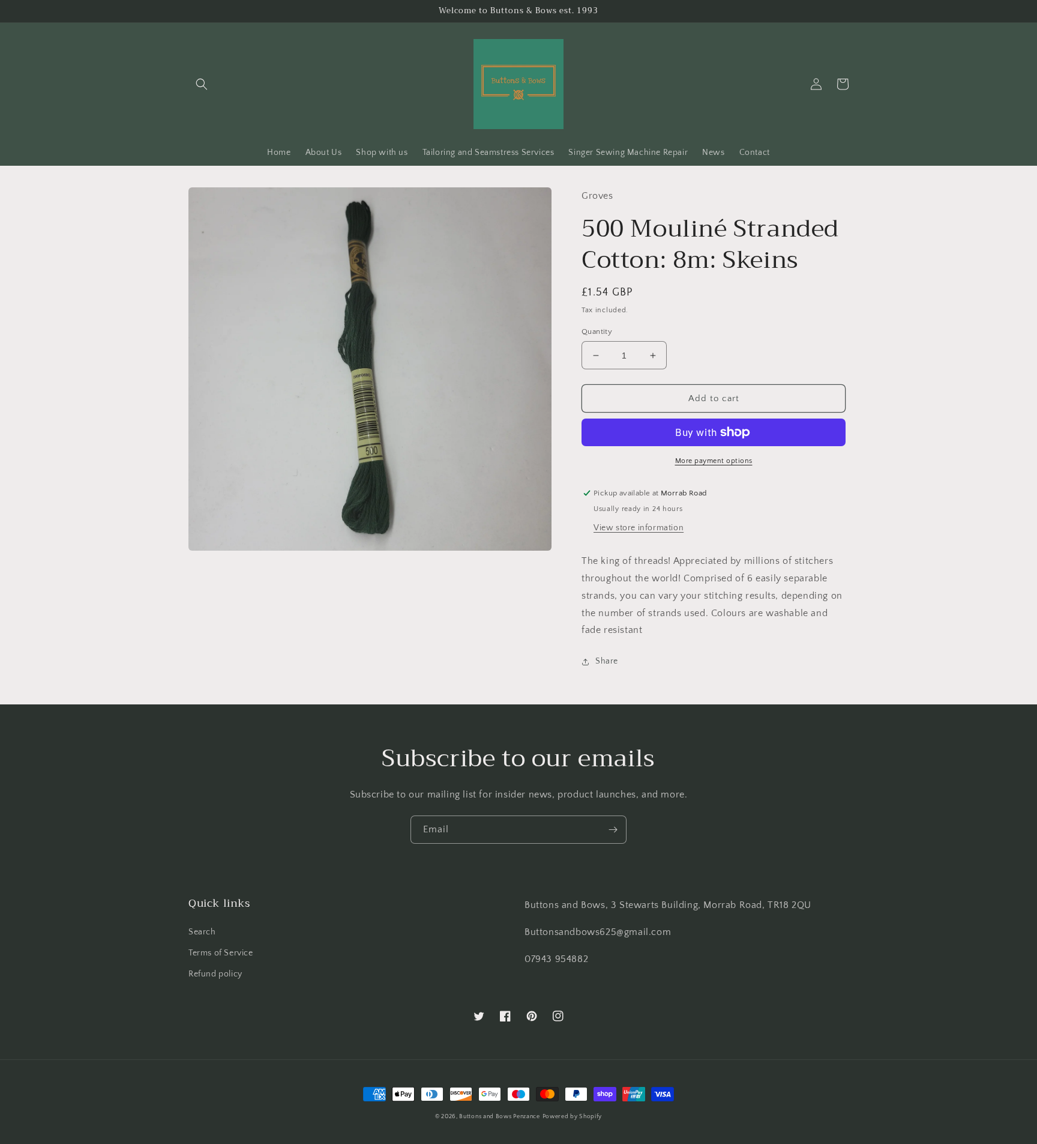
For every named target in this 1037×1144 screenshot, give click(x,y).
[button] (201, 84)
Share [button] (606, 661)
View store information (639, 528)
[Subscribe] (613, 830)
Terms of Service (220, 953)
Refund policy (215, 974)
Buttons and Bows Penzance (499, 1116)
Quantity (597, 331)
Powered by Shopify (573, 1116)
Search (202, 932)
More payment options (714, 461)
